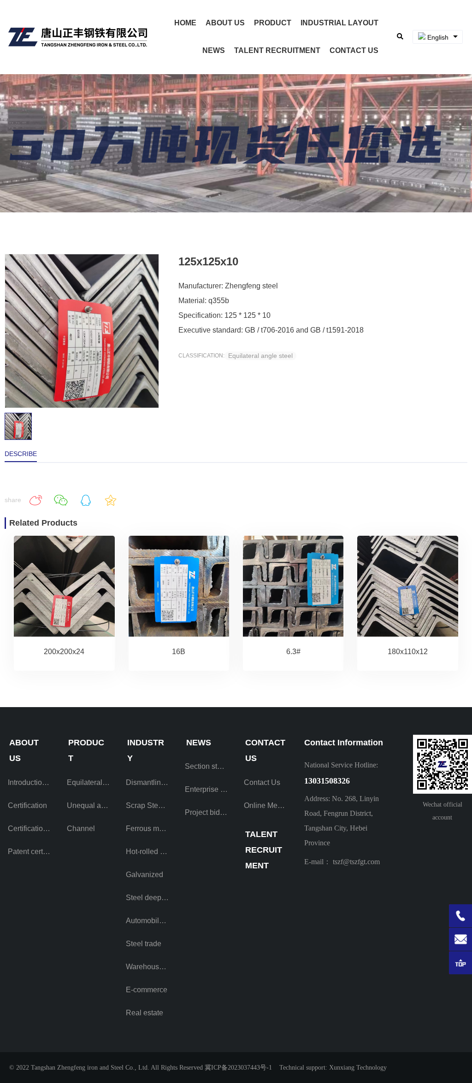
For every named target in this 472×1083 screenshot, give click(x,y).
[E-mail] (460, 939)
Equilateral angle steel (260, 355)
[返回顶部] (460, 963)
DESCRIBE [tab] (21, 453)
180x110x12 (408, 652)
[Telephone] (460, 916)
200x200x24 (64, 652)
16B (178, 652)
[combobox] (438, 37)
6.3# (293, 652)
